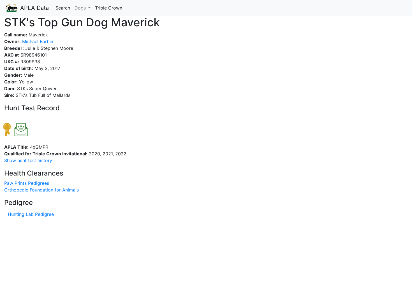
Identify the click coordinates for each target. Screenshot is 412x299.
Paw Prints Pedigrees (26, 183)
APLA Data (33, 7)
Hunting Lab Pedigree (31, 214)
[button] (28, 160)
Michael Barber (37, 41)
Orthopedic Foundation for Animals (41, 190)
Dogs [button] (81, 8)
